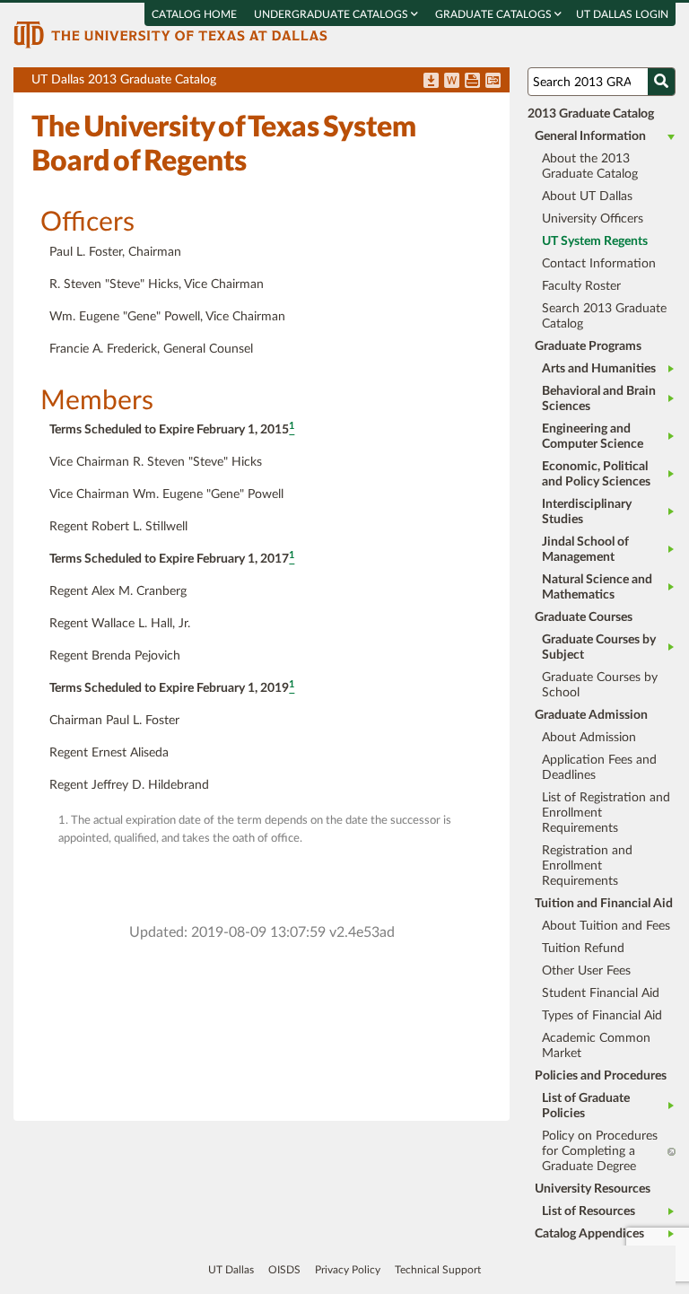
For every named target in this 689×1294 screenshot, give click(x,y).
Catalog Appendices (589, 1234)
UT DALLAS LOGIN (622, 14)
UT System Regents (595, 241)
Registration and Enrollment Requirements (587, 865)
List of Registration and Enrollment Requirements (606, 813)
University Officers (592, 219)
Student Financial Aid (600, 993)
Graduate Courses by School (600, 685)
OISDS (284, 1269)
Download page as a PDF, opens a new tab (431, 81)
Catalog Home (194, 14)
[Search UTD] (661, 81)
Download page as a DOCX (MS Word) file (451, 81)
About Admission (589, 737)
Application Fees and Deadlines (599, 768)
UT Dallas (231, 1269)
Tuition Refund (583, 948)
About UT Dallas (587, 196)
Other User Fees (586, 971)
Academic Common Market (596, 1046)
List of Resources (588, 1211)
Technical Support (438, 1269)
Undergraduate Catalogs (332, 14)
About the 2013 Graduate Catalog (590, 166)
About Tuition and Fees (606, 926)
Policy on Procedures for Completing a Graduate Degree (600, 1151)
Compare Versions (493, 81)
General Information (590, 136)
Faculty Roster (581, 286)
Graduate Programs (588, 346)
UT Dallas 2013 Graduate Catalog (270, 83)
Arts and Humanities (599, 369)
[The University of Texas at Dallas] (170, 34)
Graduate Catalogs (494, 14)
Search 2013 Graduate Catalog (604, 316)
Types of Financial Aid (602, 1016)
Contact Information (599, 264)
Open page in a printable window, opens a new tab (472, 81)
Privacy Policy (347, 1269)
